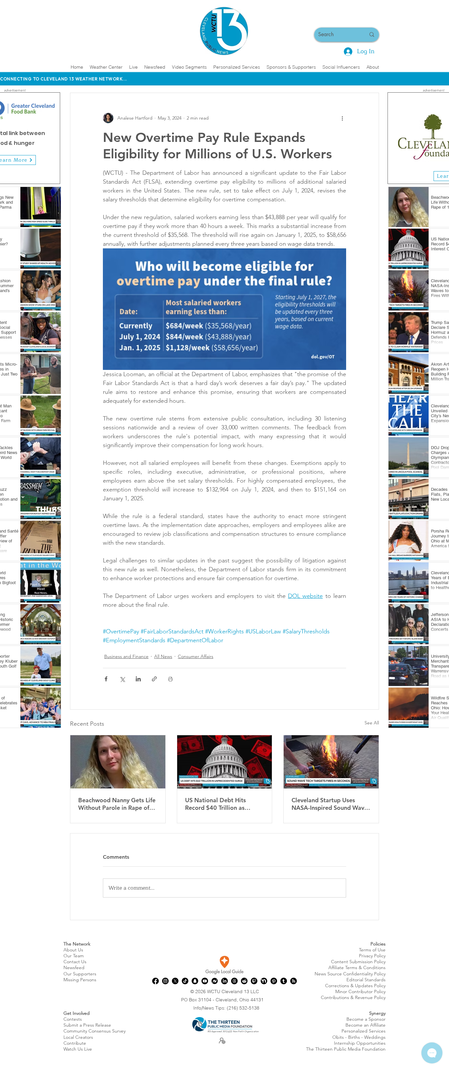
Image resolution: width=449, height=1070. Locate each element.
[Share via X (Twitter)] (122, 679)
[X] (175, 981)
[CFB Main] (3, 173)
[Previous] (397, 138)
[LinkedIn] (224, 981)
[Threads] (234, 981)
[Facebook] (155, 981)
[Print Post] (170, 679)
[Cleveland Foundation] (430, 173)
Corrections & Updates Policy (355, 986)
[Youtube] (204, 981)
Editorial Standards (366, 980)
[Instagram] (165, 981)
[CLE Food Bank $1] (18, 173)
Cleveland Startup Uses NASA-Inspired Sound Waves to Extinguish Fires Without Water (331, 803)
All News (163, 656)
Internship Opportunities (360, 1043)
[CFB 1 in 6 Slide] (11, 173)
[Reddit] (244, 981)
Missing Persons (79, 980)
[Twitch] (254, 981)
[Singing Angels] (445, 173)
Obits (338, 1037)
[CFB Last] (26, 173)
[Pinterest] (274, 981)
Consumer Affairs (195, 656)
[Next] (51, 138)
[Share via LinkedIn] (138, 679)
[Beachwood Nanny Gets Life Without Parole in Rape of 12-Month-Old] (117, 761)
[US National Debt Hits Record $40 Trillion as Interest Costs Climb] (224, 761)
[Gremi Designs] (437, 173)
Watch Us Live (77, 1049)
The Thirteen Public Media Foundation (346, 1049)
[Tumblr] (283, 981)
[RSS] (293, 981)
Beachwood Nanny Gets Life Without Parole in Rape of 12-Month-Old (116, 803)
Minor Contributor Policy (360, 991)
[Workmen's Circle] (422, 173)
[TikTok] (185, 981)
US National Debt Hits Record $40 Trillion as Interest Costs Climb (215, 803)
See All (372, 723)
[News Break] (214, 981)
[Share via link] (154, 679)
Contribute (74, 1043)
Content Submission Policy (358, 962)
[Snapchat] (195, 981)
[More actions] (342, 118)
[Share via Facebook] (106, 679)
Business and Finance (126, 656)
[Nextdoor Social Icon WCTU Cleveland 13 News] (264, 981)
